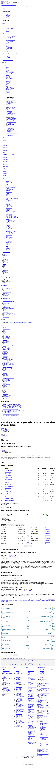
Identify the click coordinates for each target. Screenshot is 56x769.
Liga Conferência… (10, 40)
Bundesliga (8, 45)
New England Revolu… (12, 102)
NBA (41, 744)
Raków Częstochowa (9, 500)
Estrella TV (8, 224)
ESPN (7, 184)
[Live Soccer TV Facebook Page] (43, 715)
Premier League (9, 41)
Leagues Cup (9, 56)
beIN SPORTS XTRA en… (31, 709)
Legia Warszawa (8, 470)
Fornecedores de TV (41, 667)
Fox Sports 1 (9, 192)
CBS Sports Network (10, 187)
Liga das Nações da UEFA (9, 314)
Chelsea (7, 68)
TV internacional (4, 440)
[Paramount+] (20, 322)
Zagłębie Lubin (8, 479)
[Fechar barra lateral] (1, 417)
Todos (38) (3, 525)
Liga (3, 280)
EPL (4, 266)
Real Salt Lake (10, 127)
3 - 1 (28, 535)
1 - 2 (28, 540)
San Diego (19, 720)
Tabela (2, 438)
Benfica (7, 84)
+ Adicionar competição (8, 301)
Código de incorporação (43, 726)
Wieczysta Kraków (9, 498)
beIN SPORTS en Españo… (12, 198)
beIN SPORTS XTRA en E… (12, 217)
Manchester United (10, 72)
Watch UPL (8, 247)
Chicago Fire (9, 101)
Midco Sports (9, 232)
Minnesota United (21, 719)
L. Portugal (5, 272)
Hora (7, 280)
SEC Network (9, 241)
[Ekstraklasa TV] (4, 449)
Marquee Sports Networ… (11, 231)
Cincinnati (18, 693)
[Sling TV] (8, 322)
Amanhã (8, 15)
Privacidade (42, 729)
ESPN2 (7, 188)
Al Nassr (8, 92)
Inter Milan (8, 81)
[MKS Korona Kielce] (4, 430)
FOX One (8, 227)
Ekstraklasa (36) (11, 525)
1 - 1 (28, 529)
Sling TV (42, 669)
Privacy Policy (9, 658)
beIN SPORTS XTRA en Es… (10, 364)
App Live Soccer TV (44, 724)
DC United (9, 111)
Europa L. (5, 259)
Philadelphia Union (11, 113)
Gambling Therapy (30, 756)
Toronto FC (9, 109)
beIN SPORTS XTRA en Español (43, 600)
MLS (4, 264)
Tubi (7, 243)
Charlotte (18, 692)
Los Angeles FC (10, 120)
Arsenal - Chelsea (44, 711)
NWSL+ (8, 238)
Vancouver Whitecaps (18, 707)
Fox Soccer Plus (9, 189)
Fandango (8, 225)
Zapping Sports (9, 249)
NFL (44, 744)
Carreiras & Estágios (44, 732)
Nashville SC (10, 98)
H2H (2, 439)
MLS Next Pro (9, 235)
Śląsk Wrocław (8, 489)
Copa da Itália (9, 51)
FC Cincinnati (10, 104)
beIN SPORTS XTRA (11, 216)
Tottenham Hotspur (10, 73)
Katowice (7, 482)
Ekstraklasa (3, 419)
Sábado (7, 16)
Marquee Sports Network (8, 378)
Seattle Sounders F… (12, 133)
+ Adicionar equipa (7, 288)
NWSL (7, 31)
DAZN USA (9, 203)
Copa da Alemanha (10, 49)
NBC (7, 185)
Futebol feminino (44, 723)
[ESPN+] (30, 322)
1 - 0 (28, 527)
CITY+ (7, 222)
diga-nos (23, 568)
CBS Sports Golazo (10, 220)
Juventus (8, 79)
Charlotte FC (9, 103)
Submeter (15, 655)
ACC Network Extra (10, 211)
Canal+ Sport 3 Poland (24, 556)
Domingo (8, 17)
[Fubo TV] (3, 322)
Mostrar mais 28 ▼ (28, 546)
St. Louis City (19, 714)
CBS (7, 183)
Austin (18, 725)
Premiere (8, 239)
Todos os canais (6, 252)
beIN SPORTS (9, 182)
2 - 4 (28, 533)
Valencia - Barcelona (44, 710)
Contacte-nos (43, 739)
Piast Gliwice (8, 493)
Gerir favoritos (5, 282)
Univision (8, 209)
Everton (7, 75)
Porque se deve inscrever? (23, 655)
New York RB (19, 695)
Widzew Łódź (8, 484)
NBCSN (8, 204)
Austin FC (9, 134)
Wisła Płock (7, 495)
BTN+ (7, 219)
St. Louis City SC (11, 124)
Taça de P (5, 273)
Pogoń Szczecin (8, 477)
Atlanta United (20, 700)
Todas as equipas (7, 137)
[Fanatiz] (26, 322)
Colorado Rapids (10, 125)
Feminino (5, 255)
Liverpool (8, 70)
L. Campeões (6, 257)
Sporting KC (19, 726)
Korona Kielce (4, 428)
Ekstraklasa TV (4, 450)
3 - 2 (28, 542)
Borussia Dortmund (10, 88)
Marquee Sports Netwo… (31, 724)
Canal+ (17, 556)
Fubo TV (42, 671)
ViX (7, 246)
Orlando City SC (10, 108)
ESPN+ (7, 193)
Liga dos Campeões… (11, 36)
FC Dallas (9, 123)
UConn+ (8, 244)
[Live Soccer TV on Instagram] (43, 720)
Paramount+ (8, 197)
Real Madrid (8, 77)
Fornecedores (43, 733)
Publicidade (42, 728)
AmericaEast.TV (9, 214)
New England (19, 690)
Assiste (2, 436)
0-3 (9, 522)
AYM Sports (9, 215)
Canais (4, 140)
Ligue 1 (7, 46)
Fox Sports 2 (9, 194)
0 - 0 (28, 543)
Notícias (5, 254)
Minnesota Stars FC (11, 129)
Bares (41, 734)
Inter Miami (18, 688)
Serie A (7, 43)
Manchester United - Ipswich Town (43, 693)
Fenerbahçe (8, 91)
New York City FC (11, 106)
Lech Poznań (8, 475)
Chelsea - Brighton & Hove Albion (43, 688)
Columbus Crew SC (11, 115)
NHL (47, 744)
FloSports (8, 226)
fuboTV (7, 199)
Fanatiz (7, 181)
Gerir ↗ (6, 285)
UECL (4, 261)
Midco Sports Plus (10, 233)
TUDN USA (9, 200)
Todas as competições (8, 60)
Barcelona (8, 76)
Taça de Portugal (9, 48)
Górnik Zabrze (4, 429)
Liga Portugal (9, 47)
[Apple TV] (14, 322)
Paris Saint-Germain (10, 89)
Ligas (4, 23)
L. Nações (5, 260)
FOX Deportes (9, 208)
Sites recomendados (44, 735)
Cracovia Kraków (9, 473)
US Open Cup (9, 29)
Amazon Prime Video (10, 212)
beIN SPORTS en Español (9, 345)
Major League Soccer (10, 28)
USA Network (9, 201)
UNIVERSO (9, 206)
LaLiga (7, 42)
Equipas (5, 62)
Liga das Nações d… (10, 38)
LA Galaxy (9, 131)
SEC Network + (9, 242)
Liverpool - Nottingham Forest (41, 686)
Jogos (4, 8)
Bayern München (10, 87)
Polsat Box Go (12, 556)
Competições (3, 298)
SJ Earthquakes (19, 711)
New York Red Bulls (11, 107)
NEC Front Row (9, 237)
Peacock (8, 210)
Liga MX (8, 57)
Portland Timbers (10, 128)
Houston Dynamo (11, 119)
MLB (41, 745)
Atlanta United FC (11, 112)
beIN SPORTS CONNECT (19, 600)
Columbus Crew (20, 705)
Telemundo (8, 205)
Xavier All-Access (10, 248)
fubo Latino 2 (9, 228)
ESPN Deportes (9, 190)
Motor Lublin (8, 491)
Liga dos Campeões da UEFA (9, 308)
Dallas (17, 712)
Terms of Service (18, 658)
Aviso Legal (42, 730)
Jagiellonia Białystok (9, 486)
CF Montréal (10, 114)
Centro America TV (10, 221)
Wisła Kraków (8, 480)
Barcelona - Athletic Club (41, 681)
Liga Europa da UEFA (8, 313)
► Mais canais (4, 398)
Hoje (7, 14)
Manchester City (9, 71)
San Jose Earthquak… (11, 122)
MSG (7, 236)
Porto (7, 86)
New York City (19, 694)
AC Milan (8, 82)
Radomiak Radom (9, 496)
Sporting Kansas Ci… (12, 135)
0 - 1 (28, 536)
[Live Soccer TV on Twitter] (43, 717)
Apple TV (8, 195)
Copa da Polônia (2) (20, 525)
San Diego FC (10, 130)
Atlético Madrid (9, 78)
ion (6, 230)
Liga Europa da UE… (11, 37)
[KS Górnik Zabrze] (4, 435)
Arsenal (7, 67)
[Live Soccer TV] (5, 1)
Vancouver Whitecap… (12, 118)
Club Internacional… (11, 100)
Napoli (7, 83)
